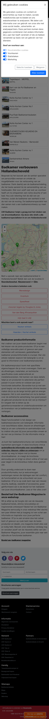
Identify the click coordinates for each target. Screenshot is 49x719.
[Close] (45, 5)
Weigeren (40, 67)
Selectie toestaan (24, 67)
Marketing (12, 59)
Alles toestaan (38, 73)
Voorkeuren (13, 53)
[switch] (5, 53)
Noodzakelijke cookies (18, 50)
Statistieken (13, 56)
